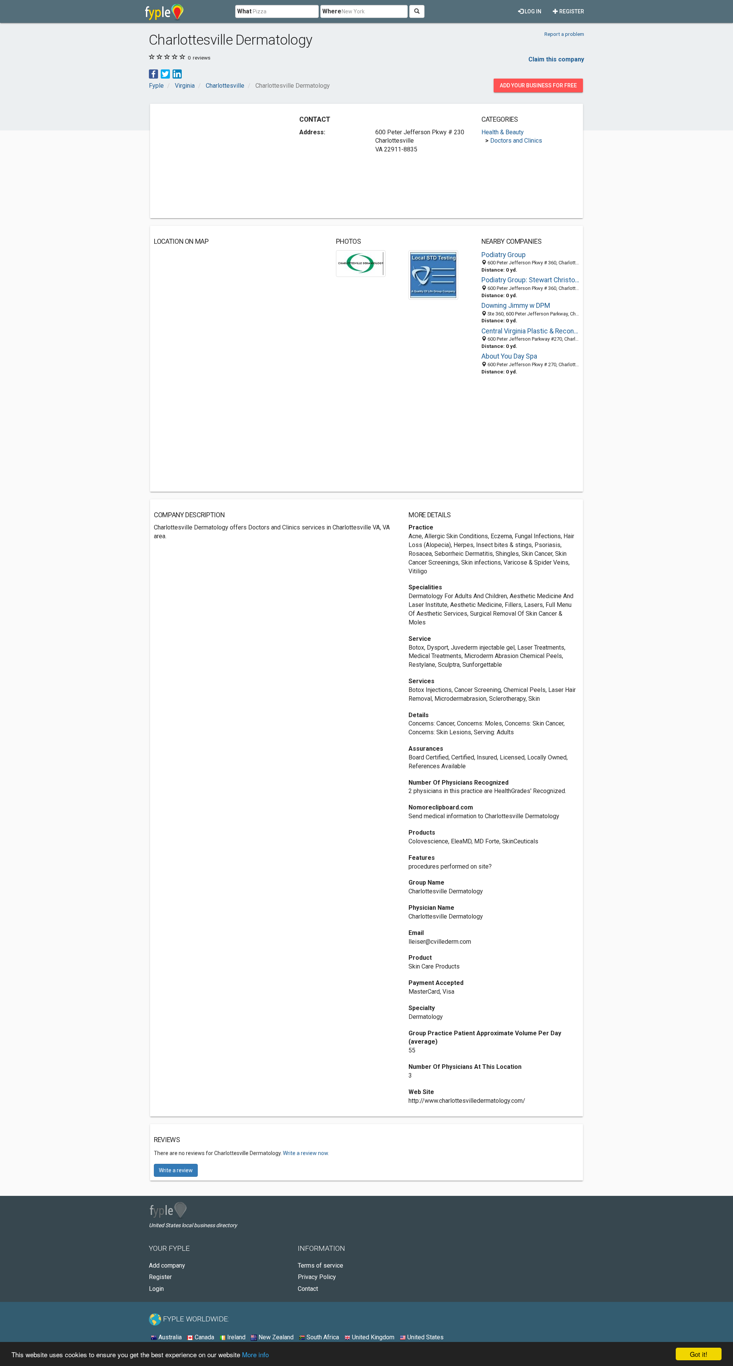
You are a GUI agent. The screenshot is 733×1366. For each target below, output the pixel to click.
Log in (532, 11)
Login (156, 1288)
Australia (169, 1337)
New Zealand (275, 1337)
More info (255, 1354)
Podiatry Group (503, 255)
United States (425, 1337)
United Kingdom (372, 1337)
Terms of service (320, 1265)
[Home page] (164, 11)
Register (571, 11)
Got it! (698, 1354)
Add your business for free (538, 85)
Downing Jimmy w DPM (515, 305)
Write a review (176, 1170)
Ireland (235, 1337)
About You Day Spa (509, 356)
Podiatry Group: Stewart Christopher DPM (530, 280)
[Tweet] (165, 73)
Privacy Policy (317, 1277)
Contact (308, 1288)
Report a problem (564, 34)
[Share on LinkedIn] (177, 73)
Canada (203, 1337)
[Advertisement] (218, 161)
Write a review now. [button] (306, 1153)
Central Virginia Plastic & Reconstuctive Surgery (530, 331)
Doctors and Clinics (516, 140)
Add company (167, 1265)
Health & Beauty (502, 132)
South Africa (322, 1337)
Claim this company (556, 59)
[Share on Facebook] (153, 73)
